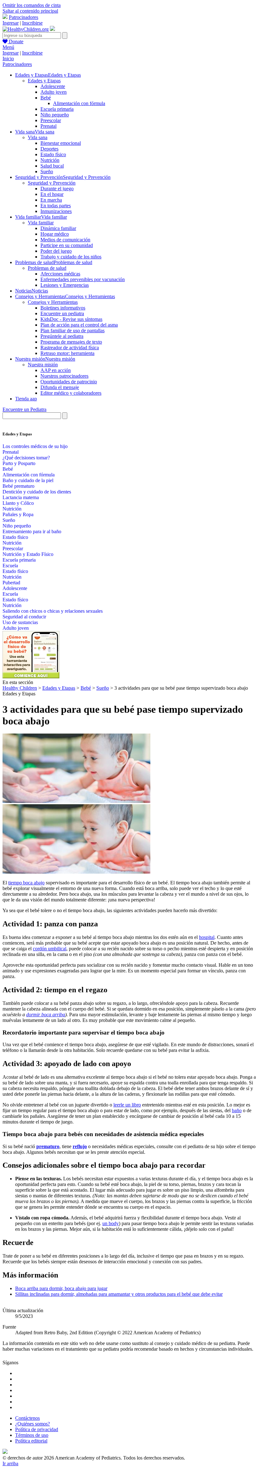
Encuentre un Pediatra (24, 409)
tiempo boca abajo (26, 882)
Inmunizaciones (56, 211)
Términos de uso (31, 1435)
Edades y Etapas (44, 80)
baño (237, 1110)
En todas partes (55, 205)
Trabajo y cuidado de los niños (70, 256)
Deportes (49, 148)
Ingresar (11, 23)
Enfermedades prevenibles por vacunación (82, 279)
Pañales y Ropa (18, 514)
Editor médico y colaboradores (70, 393)
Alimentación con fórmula (79, 103)
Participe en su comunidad (66, 245)
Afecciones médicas (60, 273)
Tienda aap (26, 398)
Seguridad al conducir (24, 616)
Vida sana (37, 137)
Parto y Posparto (19, 463)
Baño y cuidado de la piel (28, 480)
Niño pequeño (54, 114)
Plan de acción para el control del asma (79, 324)
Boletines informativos (62, 307)
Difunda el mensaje (59, 387)
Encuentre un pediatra (62, 313)
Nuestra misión (43, 364)
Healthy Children (20, 688)
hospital (206, 937)
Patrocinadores (23, 17)
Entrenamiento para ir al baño (32, 531)
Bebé (45, 97)
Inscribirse (32, 23)
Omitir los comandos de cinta (32, 5)
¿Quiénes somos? (32, 1423)
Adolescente (52, 86)
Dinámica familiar (58, 228)
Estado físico (53, 154)
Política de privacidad (36, 1429)
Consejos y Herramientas (53, 302)
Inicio (8, 58)
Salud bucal (52, 165)
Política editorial (31, 1440)
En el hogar (51, 194)
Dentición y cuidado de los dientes (37, 491)
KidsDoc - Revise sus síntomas (71, 319)
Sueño (46, 171)
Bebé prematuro (18, 486)
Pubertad (11, 582)
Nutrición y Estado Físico (28, 554)
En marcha (51, 200)
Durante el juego (57, 188)
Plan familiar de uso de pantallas (72, 330)
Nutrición (49, 160)
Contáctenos (27, 1418)
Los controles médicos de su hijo (35, 446)
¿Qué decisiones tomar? (26, 457)
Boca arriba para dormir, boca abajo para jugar (61, 1288)
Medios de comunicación (65, 239)
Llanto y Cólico (18, 503)
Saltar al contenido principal (30, 11)
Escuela (10, 565)
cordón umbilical (49, 948)
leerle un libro (127, 1104)
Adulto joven (53, 92)
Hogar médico (54, 234)
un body (110, 1223)
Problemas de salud (47, 268)
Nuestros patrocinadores (64, 376)
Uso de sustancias (20, 622)
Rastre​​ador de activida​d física (69, 347)
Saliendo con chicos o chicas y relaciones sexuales (53, 611)
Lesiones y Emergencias (64, 285)
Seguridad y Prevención (51, 183)
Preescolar (50, 120)
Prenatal (48, 126)
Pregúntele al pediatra (61, 336)
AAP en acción (55, 370)
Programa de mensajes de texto (71, 342)
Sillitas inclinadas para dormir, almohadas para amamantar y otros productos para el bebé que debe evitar (119, 1294)
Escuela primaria (57, 109)
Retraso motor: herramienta (67, 353)
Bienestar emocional (60, 143)
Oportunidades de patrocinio (68, 381)
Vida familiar (41, 222)
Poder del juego (56, 251)
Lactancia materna (21, 497)
